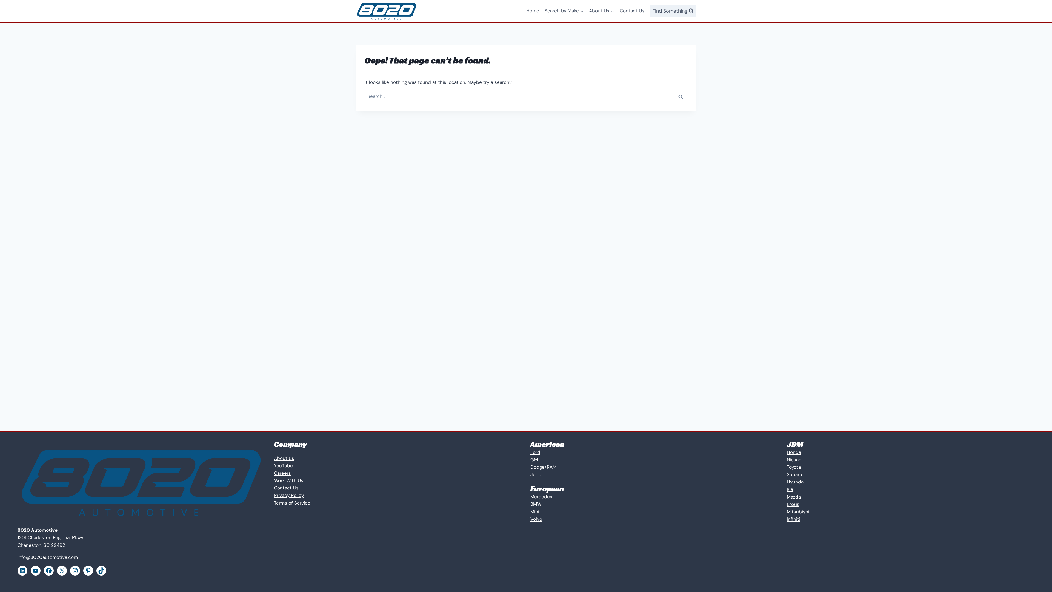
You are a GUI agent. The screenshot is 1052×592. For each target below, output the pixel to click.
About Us (284, 458)
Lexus (793, 504)
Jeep (535, 474)
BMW (535, 504)
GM (534, 460)
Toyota (794, 467)
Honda (794, 452)
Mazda (794, 497)
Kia (790, 489)
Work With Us (288, 480)
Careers (282, 473)
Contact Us (632, 11)
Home (532, 11)
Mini (534, 512)
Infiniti (793, 519)
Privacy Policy (289, 495)
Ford (535, 452)
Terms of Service (292, 503)
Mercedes (541, 497)
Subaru (794, 474)
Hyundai (796, 482)
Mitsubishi (798, 512)
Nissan (794, 460)
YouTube (283, 466)
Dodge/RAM (543, 467)
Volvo (536, 519)
